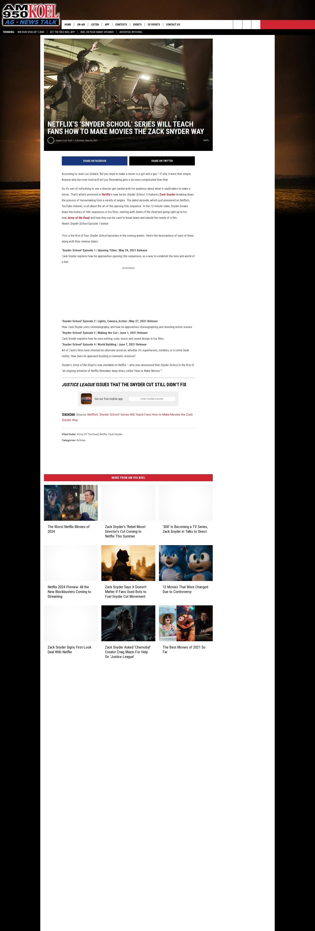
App (107, 24)
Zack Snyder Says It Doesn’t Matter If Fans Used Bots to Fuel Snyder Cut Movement (125, 592)
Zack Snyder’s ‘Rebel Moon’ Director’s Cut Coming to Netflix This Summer (125, 531)
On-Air (81, 24)
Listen (95, 24)
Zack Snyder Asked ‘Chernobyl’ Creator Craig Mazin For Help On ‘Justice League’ (128, 652)
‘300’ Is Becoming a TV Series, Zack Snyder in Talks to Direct (185, 529)
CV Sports (154, 24)
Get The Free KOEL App (62, 32)
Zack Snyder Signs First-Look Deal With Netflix (69, 649)
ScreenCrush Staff (64, 140)
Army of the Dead (78, 218)
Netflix (106, 194)
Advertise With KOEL (131, 32)
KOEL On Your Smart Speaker (97, 32)
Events (137, 24)
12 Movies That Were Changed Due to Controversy (185, 589)
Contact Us (173, 24)
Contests (121, 24)
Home (68, 24)
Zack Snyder (167, 194)
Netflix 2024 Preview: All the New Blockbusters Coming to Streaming (69, 592)
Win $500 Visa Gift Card (31, 32)
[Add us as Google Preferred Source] (246, 24)
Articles (81, 440)
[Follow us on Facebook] (255, 24)
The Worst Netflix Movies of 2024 (69, 529)
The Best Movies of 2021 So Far (184, 649)
